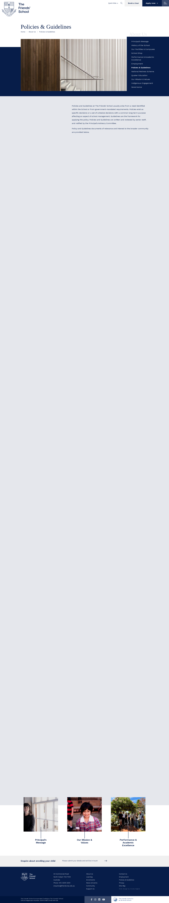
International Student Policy (88, 638)
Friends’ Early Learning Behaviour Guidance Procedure (100, 505)
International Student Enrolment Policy (93, 614)
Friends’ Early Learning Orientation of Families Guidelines (101, 480)
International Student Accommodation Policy (96, 600)
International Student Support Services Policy (96, 649)
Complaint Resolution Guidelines (90, 403)
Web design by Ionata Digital (129, 889)
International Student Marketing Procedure (95, 635)
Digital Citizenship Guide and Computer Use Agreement (101, 329)
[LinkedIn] (99, 899)
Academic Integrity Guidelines (89, 302)
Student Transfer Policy (86, 701)
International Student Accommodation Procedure (98, 603)
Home (23, 32)
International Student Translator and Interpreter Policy (100, 652)
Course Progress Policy (86, 669)
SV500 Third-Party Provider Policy (91, 708)
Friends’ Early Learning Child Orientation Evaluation (99, 484)
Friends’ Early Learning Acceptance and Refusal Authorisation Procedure (108, 466)
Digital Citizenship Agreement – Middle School (96, 336)
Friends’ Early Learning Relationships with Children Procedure (104, 501)
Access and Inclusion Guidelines (90, 308)
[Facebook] (91, 899)
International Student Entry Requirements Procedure (100, 621)
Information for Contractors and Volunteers (95, 203)
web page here (119, 786)
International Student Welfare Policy (92, 659)
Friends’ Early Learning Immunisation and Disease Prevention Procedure (108, 526)
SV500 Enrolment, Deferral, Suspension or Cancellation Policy (103, 680)
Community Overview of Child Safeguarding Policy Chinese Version (105, 193)
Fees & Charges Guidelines (88, 263)
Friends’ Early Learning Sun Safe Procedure (95, 519)
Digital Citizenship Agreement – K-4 (92, 343)
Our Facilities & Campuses (143, 49)
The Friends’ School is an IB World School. (126, 899)
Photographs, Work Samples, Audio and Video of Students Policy (104, 249)
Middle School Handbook (93, 559)
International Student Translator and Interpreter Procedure (102, 655)
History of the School (140, 45)
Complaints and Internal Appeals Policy (93, 662)
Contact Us (123, 874)
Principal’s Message (140, 41)
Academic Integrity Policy (87, 298)
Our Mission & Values (140, 79)
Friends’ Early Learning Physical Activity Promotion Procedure (103, 498)
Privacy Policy (82, 245)
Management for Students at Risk (91, 364)
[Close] (165, 3)
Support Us (90, 889)
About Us (32, 32)
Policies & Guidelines (140, 67)
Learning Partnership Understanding (92, 231)
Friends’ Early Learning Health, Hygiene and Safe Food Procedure (105, 515)
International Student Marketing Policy (93, 631)
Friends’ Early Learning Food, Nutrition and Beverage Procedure (104, 491)
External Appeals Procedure (88, 690)
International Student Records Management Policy (98, 642)
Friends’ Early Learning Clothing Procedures (96, 522)
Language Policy (83, 361)
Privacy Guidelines (99, 245)
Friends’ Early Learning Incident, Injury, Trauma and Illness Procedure (107, 529)
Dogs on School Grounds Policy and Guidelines (97, 347)
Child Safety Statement (86, 172)
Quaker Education (139, 75)
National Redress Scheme (142, 71)
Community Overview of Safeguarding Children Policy (100, 189)
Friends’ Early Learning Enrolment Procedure (96, 470)
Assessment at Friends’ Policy (89, 312)
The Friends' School (16, 9)
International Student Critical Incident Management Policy (102, 607)
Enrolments (90, 880)
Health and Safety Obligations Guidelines (94, 266)
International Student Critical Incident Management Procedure (104, 610)
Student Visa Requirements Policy (91, 704)
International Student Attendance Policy (94, 593)
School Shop (136, 53)
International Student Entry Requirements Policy (98, 617)
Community (90, 886)
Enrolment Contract (85, 228)
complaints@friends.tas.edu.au (111, 422)
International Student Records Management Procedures (101, 645)
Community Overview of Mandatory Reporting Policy (99, 196)
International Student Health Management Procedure (100, 628)
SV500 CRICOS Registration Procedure (93, 676)
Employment (137, 64)
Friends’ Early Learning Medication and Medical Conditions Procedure (107, 512)
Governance (136, 87)
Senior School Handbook (94, 565)
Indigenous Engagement (142, 83)
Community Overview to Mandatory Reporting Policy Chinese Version (106, 200)
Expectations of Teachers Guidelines (92, 354)
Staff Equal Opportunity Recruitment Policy (95, 371)
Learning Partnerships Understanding (93, 589)
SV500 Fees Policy (84, 694)
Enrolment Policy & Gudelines (89, 235)
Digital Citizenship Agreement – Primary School (97, 340)
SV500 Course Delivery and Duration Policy (95, 666)
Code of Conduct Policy (86, 168)
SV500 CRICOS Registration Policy (91, 673)
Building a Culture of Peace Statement (93, 319)
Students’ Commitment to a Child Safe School (96, 186)
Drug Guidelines (83, 350)
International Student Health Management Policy (98, 624)
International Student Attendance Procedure (96, 596)
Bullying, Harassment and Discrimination (94, 322)
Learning (89, 877)
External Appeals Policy (86, 687)
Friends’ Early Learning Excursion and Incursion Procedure (102, 494)
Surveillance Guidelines (86, 375)
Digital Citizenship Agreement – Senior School (96, 333)
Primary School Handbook (103, 554)
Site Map (122, 886)
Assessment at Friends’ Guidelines (91, 315)
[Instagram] (95, 899)
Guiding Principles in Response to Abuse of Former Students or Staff (106, 357)
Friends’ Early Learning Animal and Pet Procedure (98, 508)
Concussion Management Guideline (92, 326)
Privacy (121, 883)
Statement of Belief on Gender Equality (93, 368)
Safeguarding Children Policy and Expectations (97, 175)
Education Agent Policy (86, 683)
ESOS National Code (85, 711)
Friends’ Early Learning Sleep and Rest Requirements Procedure (105, 487)
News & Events (91, 883)
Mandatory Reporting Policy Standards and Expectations (101, 179)
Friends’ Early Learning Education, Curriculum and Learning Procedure (108, 463)
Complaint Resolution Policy (88, 400)
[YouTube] (103, 899)
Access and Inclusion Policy (88, 305)
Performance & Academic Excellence (142, 58)
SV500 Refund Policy (85, 697)
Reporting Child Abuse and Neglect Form (94, 182)
